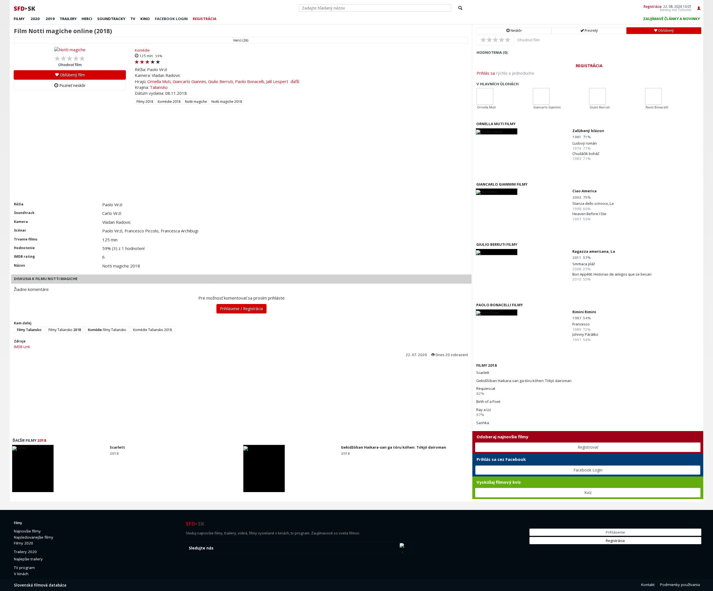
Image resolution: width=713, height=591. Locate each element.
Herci (87, 18)
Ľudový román (584, 143)
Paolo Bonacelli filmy (499, 304)
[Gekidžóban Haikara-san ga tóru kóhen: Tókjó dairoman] (264, 470)
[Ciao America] (496, 191)
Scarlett (482, 372)
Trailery (68, 18)
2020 (35, 18)
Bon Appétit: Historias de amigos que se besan (611, 274)
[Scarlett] (33, 470)
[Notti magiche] (70, 50)
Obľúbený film (72, 74)
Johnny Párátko (585, 334)
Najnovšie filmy (27, 531)
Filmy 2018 (144, 101)
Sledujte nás (201, 548)
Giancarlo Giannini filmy (502, 184)
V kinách (21, 573)
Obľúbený (665, 30)
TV (132, 18)
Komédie (142, 50)
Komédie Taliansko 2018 (152, 329)
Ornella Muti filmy (496, 123)
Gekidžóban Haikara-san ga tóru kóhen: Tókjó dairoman (524, 380)
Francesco (581, 324)
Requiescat (485, 388)
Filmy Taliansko (64, 329)
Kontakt (648, 584)
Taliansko (159, 87)
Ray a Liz (483, 409)
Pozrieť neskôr (72, 85)
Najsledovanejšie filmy (33, 537)
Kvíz (588, 492)
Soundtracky (111, 18)
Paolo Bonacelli (249, 81)
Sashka (482, 422)
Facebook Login (587, 470)
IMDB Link (22, 346)
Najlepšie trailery (28, 558)
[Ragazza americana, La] (496, 252)
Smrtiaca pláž (583, 263)
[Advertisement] (177, 160)
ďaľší (294, 81)
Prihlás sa (486, 73)
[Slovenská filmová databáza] (25, 8)
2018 (41, 440)
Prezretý (591, 30)
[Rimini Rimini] (496, 312)
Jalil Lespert (277, 81)
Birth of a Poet (488, 401)
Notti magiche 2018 (226, 101)
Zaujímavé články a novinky (671, 18)
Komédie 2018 (169, 101)
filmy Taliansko (107, 329)
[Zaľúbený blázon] (496, 131)
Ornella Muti (158, 81)
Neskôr (516, 30)
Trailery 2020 (25, 551)
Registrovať (588, 447)
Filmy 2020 (23, 543)
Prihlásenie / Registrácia (241, 308)
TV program (24, 567)
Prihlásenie (615, 532)
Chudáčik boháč (585, 153)
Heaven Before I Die (589, 213)
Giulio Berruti (220, 81)
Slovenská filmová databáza (40, 585)
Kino (145, 18)
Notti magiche (196, 101)
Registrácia (652, 6)
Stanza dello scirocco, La (593, 203)
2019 (50, 18)
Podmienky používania (680, 584)
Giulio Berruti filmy (496, 244)
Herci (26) (240, 40)
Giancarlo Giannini (189, 81)
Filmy (19, 18)
